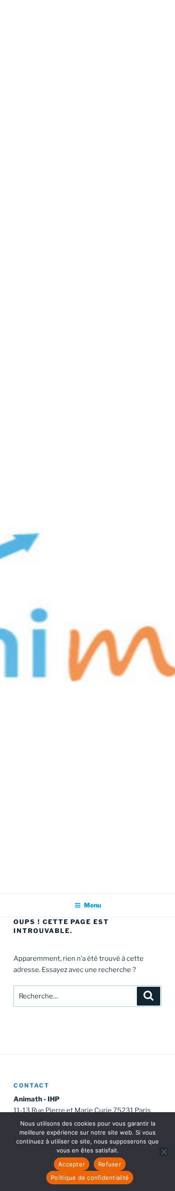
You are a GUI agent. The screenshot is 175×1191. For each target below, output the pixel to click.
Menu (92, 905)
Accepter (71, 1164)
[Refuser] (163, 1151)
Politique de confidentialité (90, 1177)
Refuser (109, 1164)
